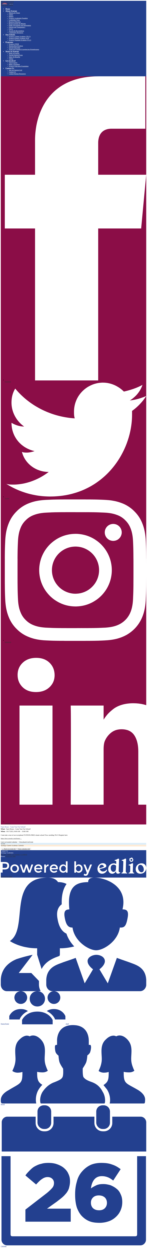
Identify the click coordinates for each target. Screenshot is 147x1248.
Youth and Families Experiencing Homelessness (24, 49)
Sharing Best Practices (16, 46)
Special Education (14, 48)
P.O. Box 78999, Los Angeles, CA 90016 (14, 854)
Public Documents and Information (20, 25)
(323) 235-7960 (11, 856)
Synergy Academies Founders (18, 18)
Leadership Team (14, 20)
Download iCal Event (26, 842)
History (11, 16)
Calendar (3, 1246)
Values (11, 15)
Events (3, 844)
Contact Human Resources (17, 74)
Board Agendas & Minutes (17, 24)
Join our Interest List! (15, 70)
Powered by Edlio (6, 876)
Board (3, 1104)
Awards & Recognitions (16, 31)
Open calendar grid (24, 849)
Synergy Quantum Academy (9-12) (20, 40)
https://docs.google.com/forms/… (11, 838)
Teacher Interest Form (16, 55)
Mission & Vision (14, 13)
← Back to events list (9, 849)
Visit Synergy (13, 63)
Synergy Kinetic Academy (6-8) (19, 38)
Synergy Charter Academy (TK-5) (19, 36)
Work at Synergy (14, 53)
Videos (11, 59)
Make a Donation (14, 64)
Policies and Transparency (17, 27)
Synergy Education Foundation (18, 66)
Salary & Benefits (14, 57)
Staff (67, 1024)
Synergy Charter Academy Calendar (12, 845)
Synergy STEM (14, 44)
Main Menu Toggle (7, 5)
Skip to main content (7, 2)
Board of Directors (15, 22)
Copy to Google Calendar (9, 842)
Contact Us (12, 72)
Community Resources (16, 33)
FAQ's (11, 29)
